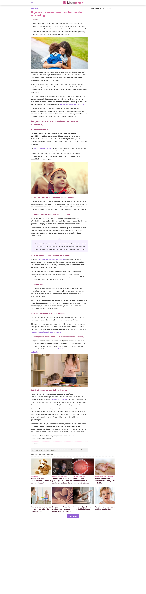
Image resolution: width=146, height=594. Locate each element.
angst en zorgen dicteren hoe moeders (51, 259)
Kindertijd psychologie (59, 476)
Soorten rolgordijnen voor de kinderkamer (82, 508)
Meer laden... (73, 516)
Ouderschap (34, 8)
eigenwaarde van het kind (43, 148)
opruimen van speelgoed (59, 399)
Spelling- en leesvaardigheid (61, 505)
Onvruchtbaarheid (79, 476)
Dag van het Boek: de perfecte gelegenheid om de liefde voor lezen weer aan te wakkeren (62, 509)
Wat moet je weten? (101, 505)
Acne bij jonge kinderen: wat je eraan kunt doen (105, 508)
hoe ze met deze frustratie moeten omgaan (46, 332)
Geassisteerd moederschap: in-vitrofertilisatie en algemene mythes (80, 481)
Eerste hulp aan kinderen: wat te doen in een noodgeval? (41, 481)
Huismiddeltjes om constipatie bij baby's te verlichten (105, 481)
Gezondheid (34, 476)
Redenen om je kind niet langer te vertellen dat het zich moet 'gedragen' (41, 509)
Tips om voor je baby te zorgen (104, 476)
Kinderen (76, 505)
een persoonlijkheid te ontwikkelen (72, 104)
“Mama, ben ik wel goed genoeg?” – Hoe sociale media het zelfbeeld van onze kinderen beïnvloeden (62, 481)
